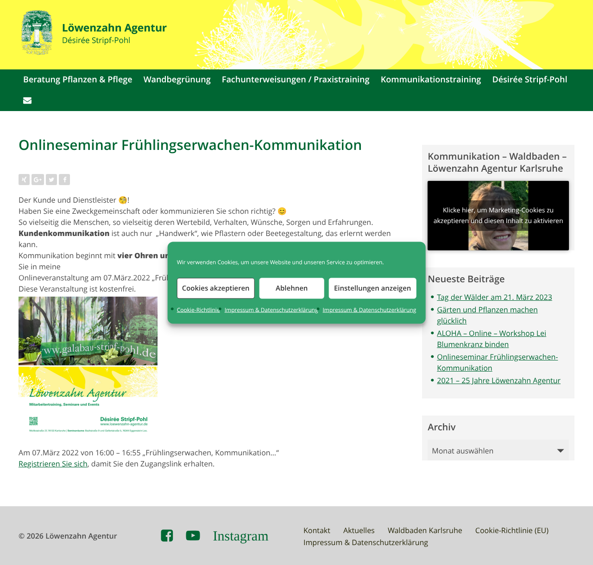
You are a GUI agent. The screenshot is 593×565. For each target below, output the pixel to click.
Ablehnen (292, 288)
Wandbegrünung (177, 79)
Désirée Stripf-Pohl (530, 79)
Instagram (241, 535)
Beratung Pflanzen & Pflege (77, 79)
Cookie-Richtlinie (198, 309)
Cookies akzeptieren (216, 288)
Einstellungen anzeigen (372, 288)
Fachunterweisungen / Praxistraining (296, 79)
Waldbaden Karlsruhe (425, 530)
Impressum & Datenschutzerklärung (271, 309)
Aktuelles (359, 530)
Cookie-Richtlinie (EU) (512, 530)
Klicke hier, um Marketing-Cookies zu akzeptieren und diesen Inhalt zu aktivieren (498, 215)
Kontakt (316, 530)
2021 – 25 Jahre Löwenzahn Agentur (499, 380)
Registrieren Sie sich (53, 464)
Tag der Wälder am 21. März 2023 (494, 297)
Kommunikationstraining (431, 79)
